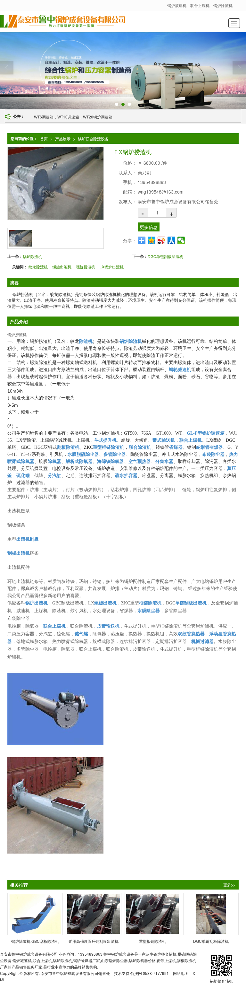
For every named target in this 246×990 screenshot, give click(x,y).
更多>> (229, 884)
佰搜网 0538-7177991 (149, 973)
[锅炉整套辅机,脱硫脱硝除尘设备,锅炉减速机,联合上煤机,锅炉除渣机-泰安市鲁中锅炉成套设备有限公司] (62, 21)
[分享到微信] (181, 240)
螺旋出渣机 (61, 266)
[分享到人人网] (172, 240)
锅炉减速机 (176, 5)
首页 (44, 138)
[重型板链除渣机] (152, 914)
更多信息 (149, 227)
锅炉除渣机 (223, 5)
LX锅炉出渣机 (112, 266)
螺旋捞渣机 (85, 266)
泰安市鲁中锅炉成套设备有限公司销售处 (75, 973)
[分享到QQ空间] (152, 240)
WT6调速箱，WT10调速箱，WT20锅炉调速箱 (73, 116)
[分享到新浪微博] (162, 240)
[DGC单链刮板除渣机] (210, 914)
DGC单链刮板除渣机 (165, 256)
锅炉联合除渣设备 (93, 138)
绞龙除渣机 (38, 266)
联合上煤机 (199, 5)
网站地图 (180, 973)
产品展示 (62, 138)
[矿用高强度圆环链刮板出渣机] (93, 914)
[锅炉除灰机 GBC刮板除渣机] (35, 914)
